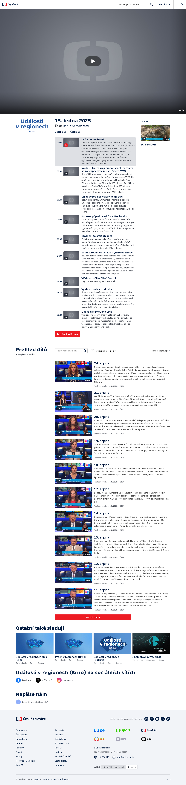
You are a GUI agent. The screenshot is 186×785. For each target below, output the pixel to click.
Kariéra (58, 752)
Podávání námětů (63, 756)
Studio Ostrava (62, 743)
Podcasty (20, 747)
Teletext (20, 743)
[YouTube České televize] (157, 719)
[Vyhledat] (85, 351)
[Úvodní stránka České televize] (31, 719)
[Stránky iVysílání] (149, 731)
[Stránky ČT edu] (146, 740)
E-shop (19, 756)
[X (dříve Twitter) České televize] (163, 719)
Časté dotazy (61, 760)
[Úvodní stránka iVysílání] (12, 4)
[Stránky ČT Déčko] (99, 740)
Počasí (19, 752)
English (36, 779)
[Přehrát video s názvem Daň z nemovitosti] (93, 61)
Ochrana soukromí (49, 779)
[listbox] (119, 767)
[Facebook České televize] (152, 719)
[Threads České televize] (168, 719)
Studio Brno (60, 739)
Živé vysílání (21, 734)
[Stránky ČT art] (121, 740)
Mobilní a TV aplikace (25, 760)
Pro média (59, 730)
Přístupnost (65, 779)
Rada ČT (58, 747)
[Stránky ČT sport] (123, 731)
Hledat (151, 4)
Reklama (59, 734)
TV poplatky (21, 739)
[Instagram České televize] (146, 719)
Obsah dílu (60, 131)
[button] (93, 61)
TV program (21, 730)
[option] (107, 767)
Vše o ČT (19, 765)
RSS (168, 779)
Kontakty (59, 765)
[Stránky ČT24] (99, 731)
